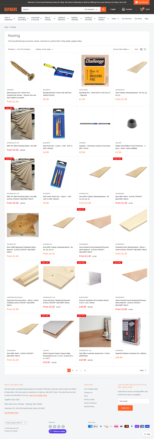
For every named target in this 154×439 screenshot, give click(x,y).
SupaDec (82, 143)
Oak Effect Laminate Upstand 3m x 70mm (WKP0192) (94, 354)
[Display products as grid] (141, 49)
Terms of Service (90, 403)
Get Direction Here (11, 413)
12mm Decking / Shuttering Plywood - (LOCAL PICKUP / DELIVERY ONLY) (57, 301)
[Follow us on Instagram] (58, 426)
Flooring (13, 27)
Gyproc (46, 350)
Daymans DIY (120, 90)
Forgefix (10, 90)
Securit (118, 143)
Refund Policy (89, 406)
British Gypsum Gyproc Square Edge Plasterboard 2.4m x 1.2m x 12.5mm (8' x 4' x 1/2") (58, 355)
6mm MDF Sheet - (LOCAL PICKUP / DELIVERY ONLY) (128, 198)
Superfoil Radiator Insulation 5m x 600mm (130, 353)
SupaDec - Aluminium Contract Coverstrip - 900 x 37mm (95, 147)
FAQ (85, 396)
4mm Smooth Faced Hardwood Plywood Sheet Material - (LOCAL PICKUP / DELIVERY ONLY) (94, 249)
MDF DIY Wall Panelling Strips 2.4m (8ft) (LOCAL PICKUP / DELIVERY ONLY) (22, 198)
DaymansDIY (119, 193)
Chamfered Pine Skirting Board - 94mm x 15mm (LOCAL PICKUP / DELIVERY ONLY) (131, 248)
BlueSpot (46, 90)
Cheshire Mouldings (15, 297)
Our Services (127, 19)
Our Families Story (91, 389)
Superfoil (119, 350)
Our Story (138, 19)
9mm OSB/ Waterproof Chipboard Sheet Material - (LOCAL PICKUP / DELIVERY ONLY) (21, 249)
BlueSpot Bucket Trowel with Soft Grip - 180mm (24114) (57, 94)
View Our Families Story (38, 395)
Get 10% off (143, 2)
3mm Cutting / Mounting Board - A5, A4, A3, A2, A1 (131, 94)
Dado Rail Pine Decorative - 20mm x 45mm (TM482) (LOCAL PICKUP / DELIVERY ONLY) (23, 302)
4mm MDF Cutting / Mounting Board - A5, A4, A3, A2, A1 (94, 198)
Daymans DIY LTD (13, 143)
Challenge (83, 90)
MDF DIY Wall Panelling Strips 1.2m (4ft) (22, 146)
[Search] (103, 9)
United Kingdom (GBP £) (14, 423)
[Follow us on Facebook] (50, 426)
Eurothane (83, 297)
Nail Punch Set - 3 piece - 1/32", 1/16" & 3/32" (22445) (57, 147)
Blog (146, 19)
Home (6, 27)
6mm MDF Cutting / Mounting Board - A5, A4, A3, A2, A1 (58, 248)
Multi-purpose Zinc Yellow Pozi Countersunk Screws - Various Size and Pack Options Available (21, 95)
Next (142, 370)
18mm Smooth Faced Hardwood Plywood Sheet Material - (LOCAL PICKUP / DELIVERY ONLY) (130, 302)
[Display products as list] (145, 49)
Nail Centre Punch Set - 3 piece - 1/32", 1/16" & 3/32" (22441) (57, 198)
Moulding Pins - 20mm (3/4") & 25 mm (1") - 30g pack (94, 94)
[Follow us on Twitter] (54, 426)
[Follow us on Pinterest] (63, 426)
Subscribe (125, 408)
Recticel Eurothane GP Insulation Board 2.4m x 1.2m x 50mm (93, 301)
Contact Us (88, 392)
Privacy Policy (89, 399)
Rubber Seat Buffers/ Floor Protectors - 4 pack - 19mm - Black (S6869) (130, 147)
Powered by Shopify (11, 431)
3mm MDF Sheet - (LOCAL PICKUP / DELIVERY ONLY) (20, 354)
